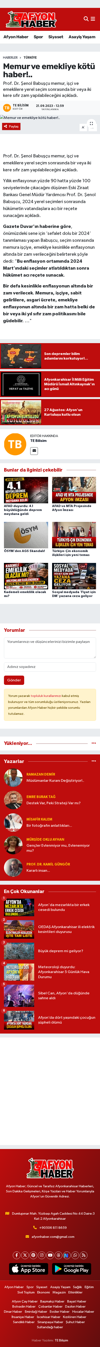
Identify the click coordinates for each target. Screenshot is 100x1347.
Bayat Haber (76, 1301)
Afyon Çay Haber (25, 1301)
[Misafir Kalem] (13, 822)
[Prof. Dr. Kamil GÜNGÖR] (13, 867)
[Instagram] (42, 1255)
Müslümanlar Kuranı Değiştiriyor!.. (55, 781)
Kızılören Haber (74, 1317)
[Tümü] (94, 743)
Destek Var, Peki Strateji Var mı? (54, 803)
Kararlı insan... (38, 871)
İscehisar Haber (48, 1317)
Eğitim (89, 1287)
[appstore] (28, 1270)
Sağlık (77, 1287)
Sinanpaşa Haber (50, 1322)
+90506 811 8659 (53, 1227)
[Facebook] (16, 1255)
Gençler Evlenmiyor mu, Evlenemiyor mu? (58, 848)
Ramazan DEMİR (41, 774)
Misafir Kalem (39, 819)
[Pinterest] (33, 1255)
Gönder (14, 680)
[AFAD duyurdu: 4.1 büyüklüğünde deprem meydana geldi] (26, 490)
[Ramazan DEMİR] (13, 777)
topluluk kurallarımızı (46, 696)
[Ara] (86, 19)
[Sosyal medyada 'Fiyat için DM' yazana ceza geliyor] (74, 576)
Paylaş (14, 126)
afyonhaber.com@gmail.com (53, 1236)
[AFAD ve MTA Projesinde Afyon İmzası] (74, 490)
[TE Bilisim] (15, 444)
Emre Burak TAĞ (41, 797)
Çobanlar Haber (50, 1306)
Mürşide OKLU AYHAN (45, 839)
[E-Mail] (34, 451)
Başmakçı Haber (52, 1301)
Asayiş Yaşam (82, 36)
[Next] (67, 1255)
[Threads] (58, 1255)
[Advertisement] (50, 1091)
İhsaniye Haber (23, 1317)
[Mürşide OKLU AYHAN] (13, 845)
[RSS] (83, 1255)
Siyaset (55, 36)
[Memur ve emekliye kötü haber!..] (50, 118)
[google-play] (71, 1270)
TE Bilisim (38, 441)
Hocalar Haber (83, 1311)
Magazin (59, 1292)
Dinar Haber (13, 1311)
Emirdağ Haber (36, 1311)
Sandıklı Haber (24, 1322)
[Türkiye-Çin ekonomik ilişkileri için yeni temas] (74, 535)
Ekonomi (43, 1292)
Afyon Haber (15, 36)
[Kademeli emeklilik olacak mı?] (26, 576)
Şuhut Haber (75, 1322)
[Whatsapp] (75, 1255)
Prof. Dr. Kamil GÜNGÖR (48, 864)
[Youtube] (50, 1255)
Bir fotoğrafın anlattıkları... (49, 826)
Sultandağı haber (50, 1327)
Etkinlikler (75, 1292)
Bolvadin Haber (24, 1306)
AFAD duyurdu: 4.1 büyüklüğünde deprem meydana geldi (23, 510)
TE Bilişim (61, 1340)
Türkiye (30, 57)
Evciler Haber (60, 1311)
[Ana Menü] (93, 19)
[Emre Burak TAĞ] (13, 800)
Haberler (10, 57)
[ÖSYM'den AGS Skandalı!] (26, 535)
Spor (38, 36)
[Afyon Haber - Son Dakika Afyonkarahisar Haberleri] (31, 19)
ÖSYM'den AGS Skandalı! (24, 551)
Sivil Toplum (26, 1292)
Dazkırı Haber (75, 1306)
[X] (25, 1255)
